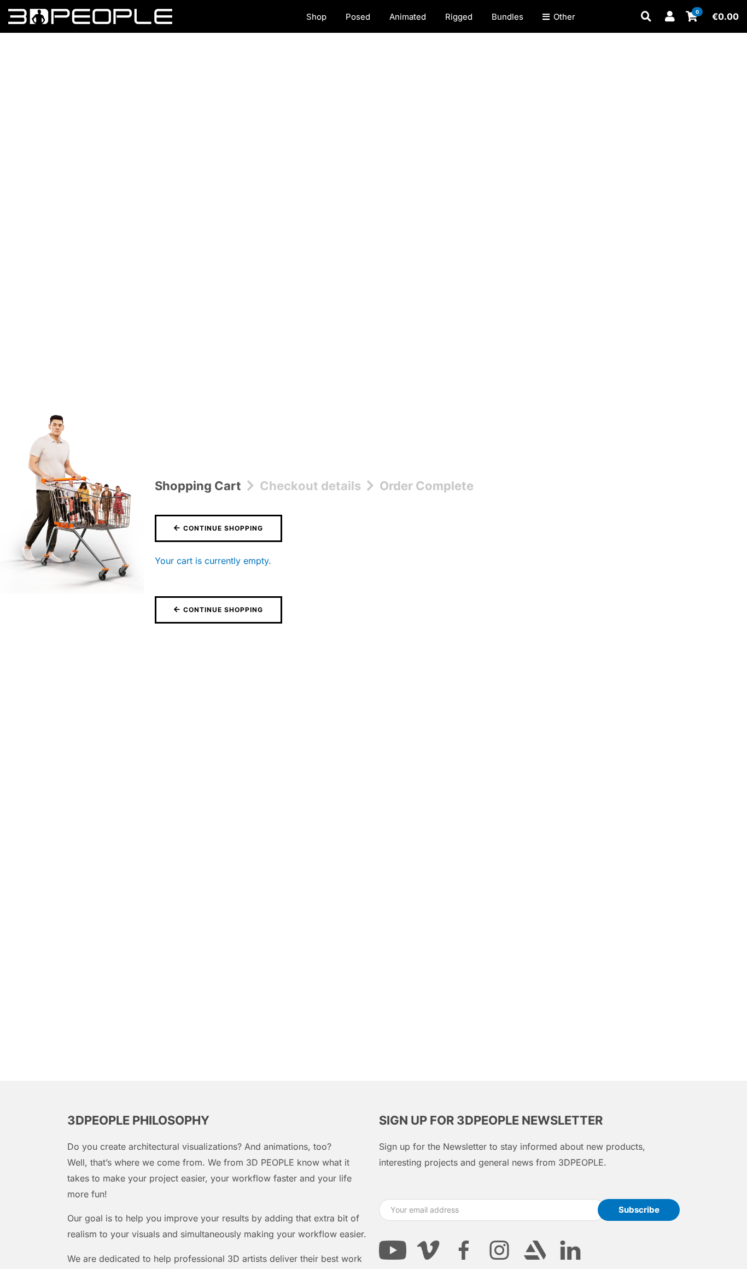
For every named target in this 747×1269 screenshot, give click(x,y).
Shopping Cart (198, 486)
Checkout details (310, 486)
